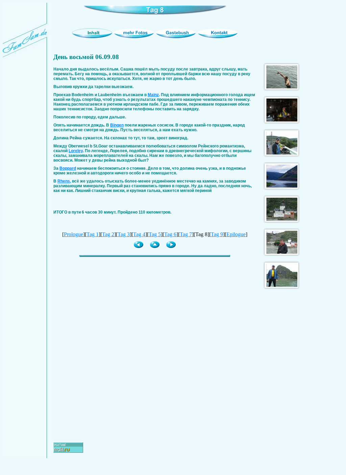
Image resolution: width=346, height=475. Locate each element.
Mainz (153, 94)
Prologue (73, 234)
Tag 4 (139, 234)
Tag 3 (124, 234)
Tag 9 (217, 234)
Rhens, (64, 181)
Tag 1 (92, 234)
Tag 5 (155, 234)
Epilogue (236, 234)
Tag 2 (108, 234)
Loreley (76, 150)
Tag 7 (186, 234)
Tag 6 (170, 234)
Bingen (117, 125)
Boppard (67, 168)
